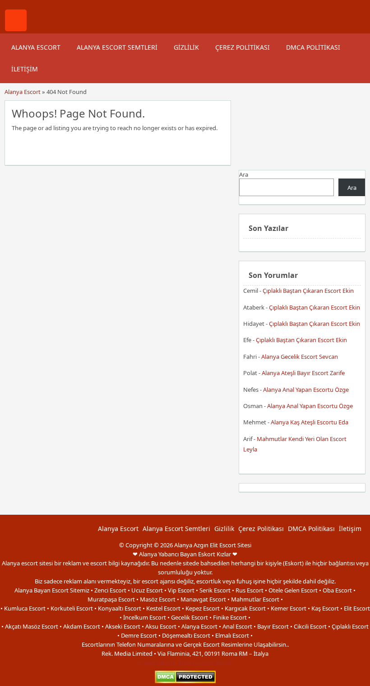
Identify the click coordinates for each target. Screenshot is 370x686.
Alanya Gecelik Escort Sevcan (299, 356)
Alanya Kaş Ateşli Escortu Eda (309, 422)
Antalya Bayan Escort (166, 662)
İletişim (24, 69)
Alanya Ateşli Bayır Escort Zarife (303, 373)
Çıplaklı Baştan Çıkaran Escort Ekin (308, 291)
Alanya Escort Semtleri (117, 47)
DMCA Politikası (313, 47)
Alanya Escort (35, 47)
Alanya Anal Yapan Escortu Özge (306, 389)
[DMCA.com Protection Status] (185, 681)
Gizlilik (186, 47)
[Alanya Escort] (16, 29)
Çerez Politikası (242, 47)
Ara (243, 174)
